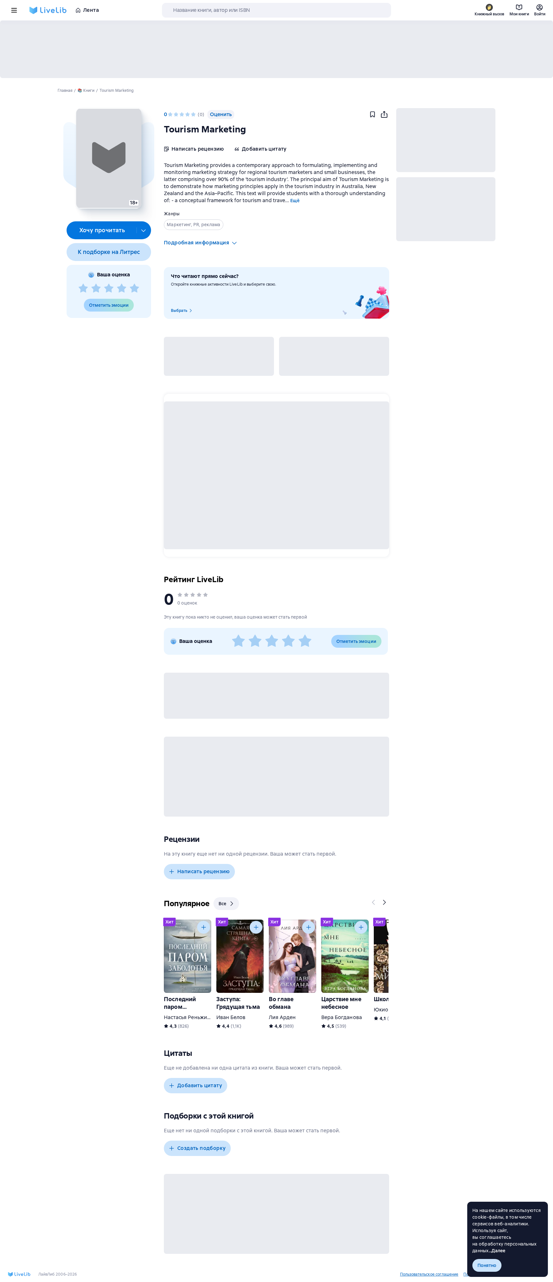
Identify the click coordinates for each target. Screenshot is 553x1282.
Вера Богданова (341, 1017)
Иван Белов (230, 1017)
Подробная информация (196, 242)
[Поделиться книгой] (384, 114)
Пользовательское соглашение (429, 1274)
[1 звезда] (83, 288)
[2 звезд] (96, 288)
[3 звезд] (109, 288)
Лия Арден (282, 1017)
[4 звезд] (121, 288)
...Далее (497, 1251)
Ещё (295, 200)
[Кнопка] (374, 902)
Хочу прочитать (102, 230)
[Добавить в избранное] (372, 114)
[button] (108, 158)
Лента (91, 10)
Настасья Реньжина (188, 1017)
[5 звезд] (134, 288)
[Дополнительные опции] (143, 230)
